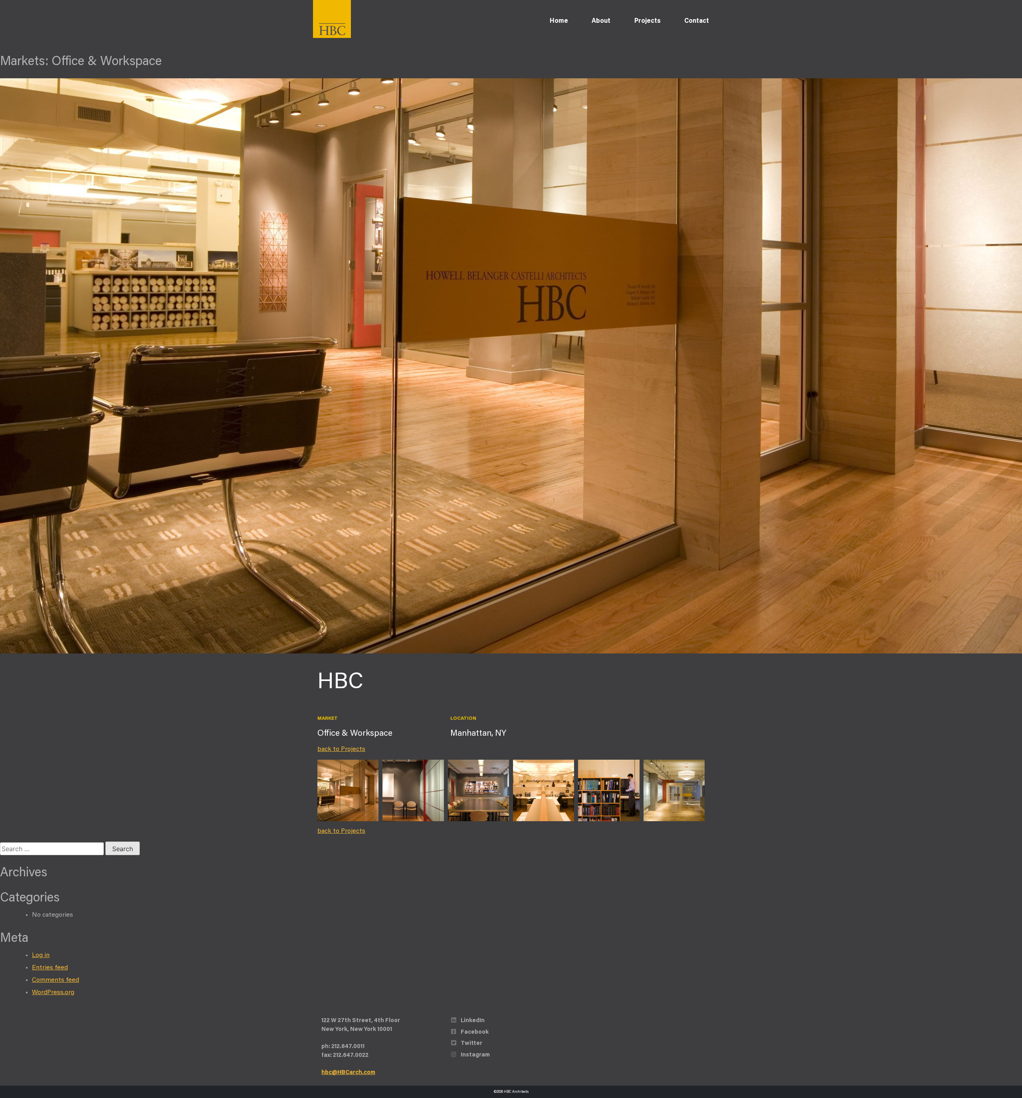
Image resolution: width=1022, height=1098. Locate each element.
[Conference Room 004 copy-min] (413, 790)
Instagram (475, 1055)
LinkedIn (472, 1021)
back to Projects (341, 749)
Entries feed (50, 968)
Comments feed (55, 980)
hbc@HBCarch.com (348, 1073)
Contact (696, 21)
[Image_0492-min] (608, 790)
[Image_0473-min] (543, 790)
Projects (647, 21)
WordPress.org (53, 992)
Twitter (471, 1043)
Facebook (474, 1032)
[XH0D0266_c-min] (674, 790)
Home (559, 21)
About (601, 21)
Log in (41, 955)
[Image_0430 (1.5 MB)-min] (347, 790)
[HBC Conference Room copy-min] (478, 790)
